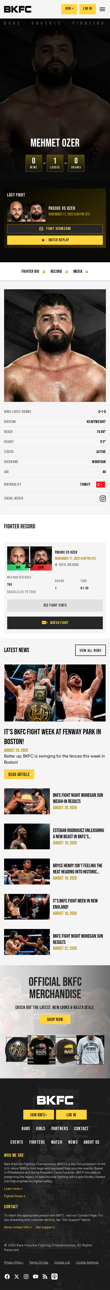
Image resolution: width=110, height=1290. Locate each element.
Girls (40, 1128)
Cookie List (62, 1262)
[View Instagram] (103, 498)
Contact (81, 1128)
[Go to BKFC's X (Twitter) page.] (17, 1276)
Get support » (45, 1227)
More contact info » (18, 1227)
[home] (17, 9)
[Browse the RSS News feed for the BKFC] (45, 1276)
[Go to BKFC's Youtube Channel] (35, 1276)
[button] (103, 9)
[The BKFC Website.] (55, 1100)
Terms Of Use (38, 1262)
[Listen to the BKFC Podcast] (54, 1276)
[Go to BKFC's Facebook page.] (7, 1276)
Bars (26, 1128)
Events (17, 1142)
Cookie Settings (87, 1262)
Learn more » (13, 1188)
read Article (19, 774)
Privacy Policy (13, 1262)
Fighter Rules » (14, 1196)
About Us (92, 1142)
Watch (56, 1142)
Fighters (37, 1142)
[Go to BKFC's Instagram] (26, 1276)
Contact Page (87, 1215)
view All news (90, 650)
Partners (59, 1128)
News (73, 1142)
